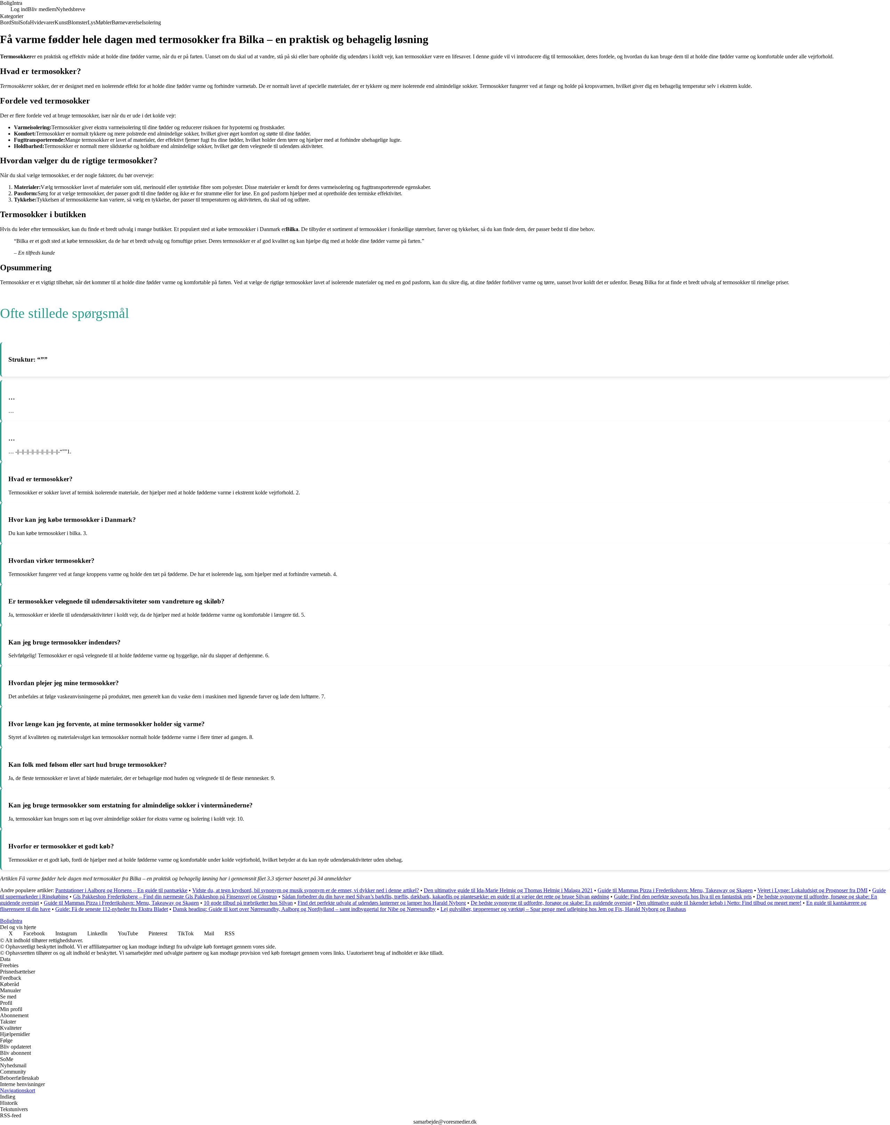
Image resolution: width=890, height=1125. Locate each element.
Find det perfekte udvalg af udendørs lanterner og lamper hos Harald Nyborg (382, 903)
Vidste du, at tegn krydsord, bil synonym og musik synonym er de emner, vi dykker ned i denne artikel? (305, 890)
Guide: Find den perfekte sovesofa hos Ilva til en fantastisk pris (683, 897)
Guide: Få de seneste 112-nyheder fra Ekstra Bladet (111, 909)
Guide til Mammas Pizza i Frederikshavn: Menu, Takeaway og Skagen (675, 890)
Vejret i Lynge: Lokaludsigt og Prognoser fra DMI (812, 890)
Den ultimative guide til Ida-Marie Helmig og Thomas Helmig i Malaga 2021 (508, 890)
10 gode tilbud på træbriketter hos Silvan (248, 903)
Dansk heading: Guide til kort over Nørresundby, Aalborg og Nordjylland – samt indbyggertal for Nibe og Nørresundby (304, 909)
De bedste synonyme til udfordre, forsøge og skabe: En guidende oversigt (551, 903)
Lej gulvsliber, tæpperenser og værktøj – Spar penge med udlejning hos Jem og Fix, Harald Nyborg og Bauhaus (563, 909)
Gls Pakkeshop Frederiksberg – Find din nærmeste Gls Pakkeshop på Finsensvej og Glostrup (175, 897)
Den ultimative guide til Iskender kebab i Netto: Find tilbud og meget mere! (719, 903)
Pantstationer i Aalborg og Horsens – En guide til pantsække (121, 890)
